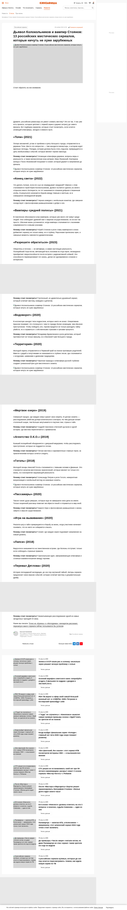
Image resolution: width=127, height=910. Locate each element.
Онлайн (18, 8)
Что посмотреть (28, 8)
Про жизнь (19, 13)
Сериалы (39, 8)
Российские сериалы (20, 27)
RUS (86, 3)
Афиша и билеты (8, 8)
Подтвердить (110, 907)
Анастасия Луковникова (26, 631)
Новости (47, 8)
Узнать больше (98, 907)
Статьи (11, 13)
